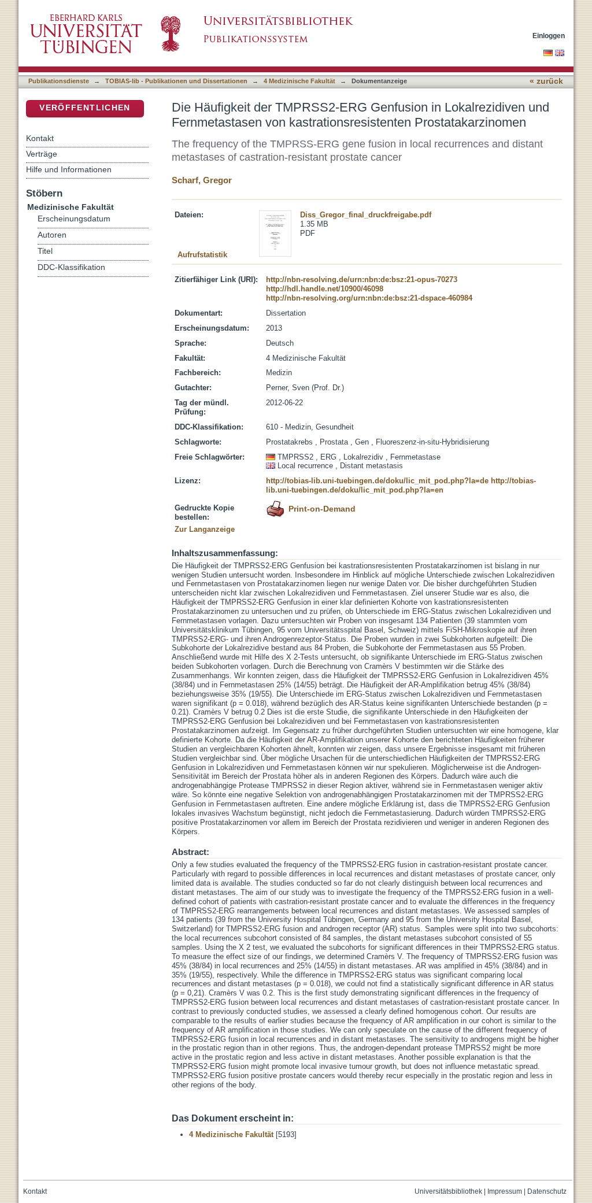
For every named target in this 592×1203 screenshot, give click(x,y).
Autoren (52, 235)
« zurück (546, 81)
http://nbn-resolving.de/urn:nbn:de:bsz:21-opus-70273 (361, 279)
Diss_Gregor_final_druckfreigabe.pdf (365, 214)
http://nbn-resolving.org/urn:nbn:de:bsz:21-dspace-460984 (369, 298)
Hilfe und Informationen (69, 169)
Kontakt (40, 138)
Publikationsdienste (58, 80)
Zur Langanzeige (205, 529)
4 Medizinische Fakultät (299, 80)
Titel (45, 251)
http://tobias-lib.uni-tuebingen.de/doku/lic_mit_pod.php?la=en (401, 485)
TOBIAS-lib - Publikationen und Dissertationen (176, 80)
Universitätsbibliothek (448, 1191)
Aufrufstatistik (202, 254)
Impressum (504, 1191)
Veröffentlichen (84, 107)
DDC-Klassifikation (71, 267)
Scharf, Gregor (202, 180)
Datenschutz (547, 1191)
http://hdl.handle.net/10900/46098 (324, 288)
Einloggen (548, 35)
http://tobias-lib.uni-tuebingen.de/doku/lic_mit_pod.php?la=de (377, 480)
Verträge (41, 153)
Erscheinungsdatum (74, 218)
